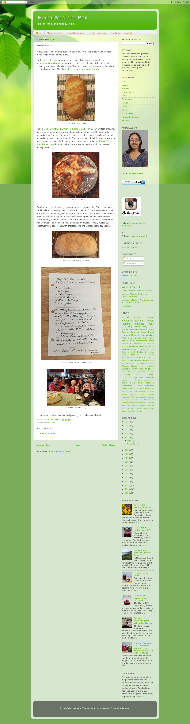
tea (137, 363)
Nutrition (126, 120)
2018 (127, 458)
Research (135, 405)
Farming (126, 88)
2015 (127, 470)
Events (125, 85)
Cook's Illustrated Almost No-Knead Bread (64, 129)
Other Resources (98, 33)
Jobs (141, 400)
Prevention (134, 403)
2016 (127, 466)
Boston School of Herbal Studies (137, 290)
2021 (127, 437)
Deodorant (133, 391)
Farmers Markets (130, 335)
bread (46, 423)
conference (136, 380)
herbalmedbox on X (137, 236)
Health (125, 103)
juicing (124, 411)
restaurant (126, 343)
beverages (133, 346)
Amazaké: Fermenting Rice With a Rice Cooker (143, 620)
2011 (127, 485)
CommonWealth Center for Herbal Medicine (134, 295)
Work (124, 408)
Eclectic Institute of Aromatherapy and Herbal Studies (137, 301)
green (144, 380)
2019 (127, 454)
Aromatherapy (139, 344)
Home (39, 33)
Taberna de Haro (134, 360)
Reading (151, 403)
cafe (128, 408)
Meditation (149, 369)
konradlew (104, 708)
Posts (128, 258)
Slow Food (138, 358)
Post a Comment (48, 433)
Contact (128, 33)
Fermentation (128, 92)
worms (139, 389)
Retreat (142, 405)
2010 (127, 489)
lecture (124, 383)
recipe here (70, 69)
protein (141, 383)
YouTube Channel (130, 247)
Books (125, 81)
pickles (132, 363)
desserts (145, 360)
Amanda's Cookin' (90, 69)
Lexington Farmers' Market (133, 369)
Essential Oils (143, 391)
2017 (127, 462)
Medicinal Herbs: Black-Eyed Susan (142, 506)
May (129, 441)
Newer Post (43, 445)
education (138, 408)
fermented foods (144, 323)
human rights (148, 408)
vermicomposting (129, 389)
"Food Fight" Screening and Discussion (141, 597)
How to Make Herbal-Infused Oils (143, 529)
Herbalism (126, 106)
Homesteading (147, 335)
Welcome (150, 405)
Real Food (126, 405)
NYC (146, 400)
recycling (150, 383)
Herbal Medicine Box (62, 17)
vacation (138, 386)
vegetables (149, 386)
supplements (127, 386)
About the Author (55, 33)
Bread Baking (133, 444)
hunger (151, 380)
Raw (145, 338)
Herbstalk (126, 306)
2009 (127, 493)
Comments (130, 263)
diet (132, 408)
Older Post (108, 445)
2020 (127, 450)
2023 (127, 430)
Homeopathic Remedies (130, 397)
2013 (127, 477)
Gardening (127, 99)
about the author (135, 174)
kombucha (130, 411)
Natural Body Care (130, 117)
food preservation (138, 341)
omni (136, 411)
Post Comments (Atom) (60, 451)
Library (125, 110)
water (140, 411)
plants (132, 383)
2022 (127, 433)
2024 (127, 426)
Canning (146, 388)
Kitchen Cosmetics (131, 338)
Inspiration (143, 397)
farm (133, 332)
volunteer (141, 332)
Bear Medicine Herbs (131, 287)
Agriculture (132, 349)
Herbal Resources (76, 33)
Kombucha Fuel (129, 276)
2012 (127, 481)
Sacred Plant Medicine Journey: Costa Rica (142, 552)
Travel (151, 332)
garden (151, 346)
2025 (127, 422)
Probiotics (142, 403)
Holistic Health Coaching (142, 394)
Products (115, 33)
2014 (127, 474)
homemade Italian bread (48, 63)
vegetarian (144, 363)
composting (126, 380)
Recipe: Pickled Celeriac (141, 574)
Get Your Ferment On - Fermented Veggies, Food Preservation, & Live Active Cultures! (143, 648)
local (151, 341)
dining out (143, 346)
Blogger (125, 708)
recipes (125, 349)
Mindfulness (127, 113)
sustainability (128, 329)
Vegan (150, 320)
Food (53, 423)
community (149, 377)
